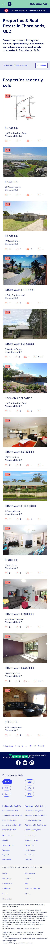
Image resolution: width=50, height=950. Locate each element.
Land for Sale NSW (9, 830)
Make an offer (7, 899)
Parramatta (6, 860)
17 (35, 746)
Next (40, 746)
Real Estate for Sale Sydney (35, 806)
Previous (9, 746)
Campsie (28, 860)
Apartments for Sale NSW (11, 825)
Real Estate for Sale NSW (11, 806)
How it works (6, 878)
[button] (5, 3)
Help (26, 883)
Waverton (6, 850)
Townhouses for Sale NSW (12, 815)
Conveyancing (7, 883)
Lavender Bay (30, 836)
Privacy (5, 894)
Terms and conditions (32, 889)
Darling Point (29, 845)
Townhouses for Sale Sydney (35, 815)
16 (30, 746)
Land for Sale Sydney (33, 830)
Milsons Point (7, 836)
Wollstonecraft (8, 845)
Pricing (4, 873)
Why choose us (30, 873)
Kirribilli (5, 841)
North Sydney (30, 850)
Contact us (6, 889)
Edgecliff (5, 855)
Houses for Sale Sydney (34, 811)
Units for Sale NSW (9, 820)
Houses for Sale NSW (10, 811)
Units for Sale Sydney (33, 820)
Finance (27, 878)
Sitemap (28, 894)
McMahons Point (31, 841)
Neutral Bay (29, 855)
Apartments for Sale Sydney (35, 825)
